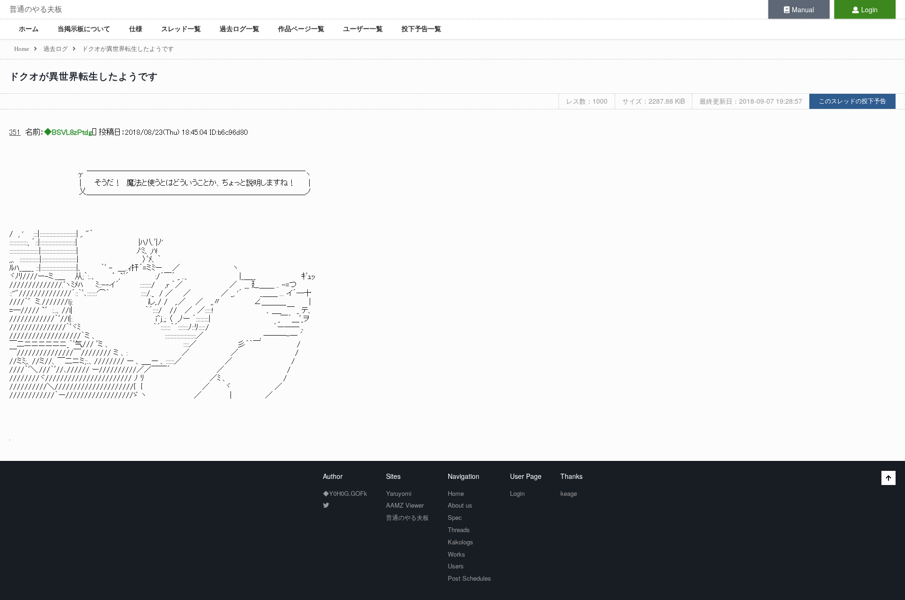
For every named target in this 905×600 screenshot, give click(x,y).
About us (460, 505)
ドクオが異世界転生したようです (83, 76)
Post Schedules (469, 578)
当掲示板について (84, 29)
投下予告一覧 (421, 29)
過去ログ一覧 (239, 29)
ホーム (29, 29)
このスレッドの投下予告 (852, 101)
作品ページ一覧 (301, 29)
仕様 (135, 29)
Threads (459, 529)
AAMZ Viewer (405, 505)
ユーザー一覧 (363, 29)
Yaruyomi (398, 493)
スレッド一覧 (181, 29)
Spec (455, 517)
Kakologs (460, 541)
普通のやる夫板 (35, 9)
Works (456, 554)
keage (568, 493)
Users (456, 565)
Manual (803, 9)
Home (456, 493)
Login (869, 9)
